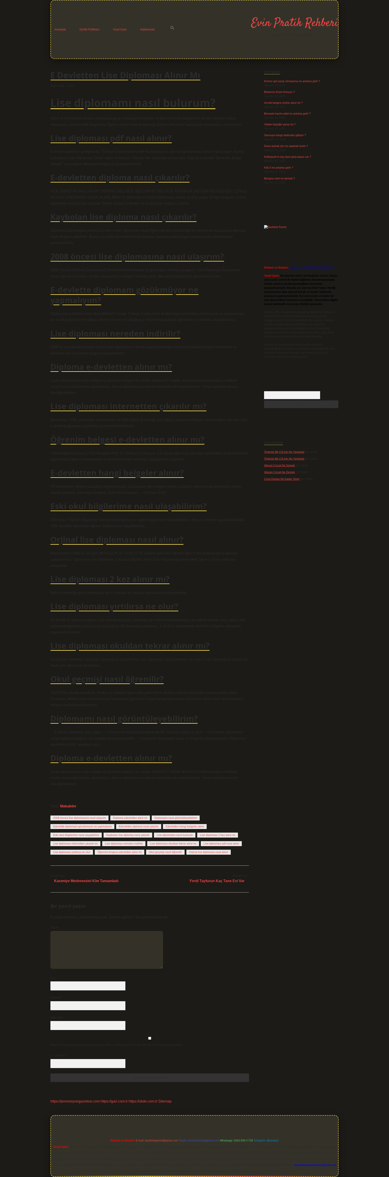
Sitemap (165, 1101)
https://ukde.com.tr (143, 1101)
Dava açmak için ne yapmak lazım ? (286, 146)
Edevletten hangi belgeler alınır (185, 826)
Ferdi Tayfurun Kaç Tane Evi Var (217, 881)
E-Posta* (55, 997)
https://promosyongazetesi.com (75, 1101)
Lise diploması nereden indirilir (124, 843)
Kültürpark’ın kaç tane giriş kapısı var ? (287, 156)
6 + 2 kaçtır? (58, 1055)
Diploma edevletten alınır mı (130, 818)
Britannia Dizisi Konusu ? (279, 92)
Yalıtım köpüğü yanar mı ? (280, 124)
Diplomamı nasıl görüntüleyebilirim (175, 818)
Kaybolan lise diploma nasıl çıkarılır (127, 835)
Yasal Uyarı (120, 29)
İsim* (53, 978)
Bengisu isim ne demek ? (279, 178)
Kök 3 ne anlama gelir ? (278, 167)
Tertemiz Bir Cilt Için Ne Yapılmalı (284, 452)
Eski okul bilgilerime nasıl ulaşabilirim (76, 835)
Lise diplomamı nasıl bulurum (175, 835)
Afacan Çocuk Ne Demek (279, 465)
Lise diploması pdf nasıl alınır (221, 843)
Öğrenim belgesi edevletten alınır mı (119, 852)
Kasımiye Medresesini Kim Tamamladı (86, 881)
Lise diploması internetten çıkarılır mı (75, 843)
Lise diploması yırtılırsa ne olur (71, 852)
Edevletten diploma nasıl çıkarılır (138, 826)
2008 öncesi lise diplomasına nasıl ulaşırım (79, 818)
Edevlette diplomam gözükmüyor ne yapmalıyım (82, 826)
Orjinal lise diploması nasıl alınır (208, 852)
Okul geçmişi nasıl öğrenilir (165, 852)
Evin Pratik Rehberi (294, 23)
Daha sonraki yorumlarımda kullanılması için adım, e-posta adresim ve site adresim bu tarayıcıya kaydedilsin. (116, 1044)
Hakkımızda (147, 29)
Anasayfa (60, 29)
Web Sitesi (56, 1017)
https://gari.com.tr (114, 1101)
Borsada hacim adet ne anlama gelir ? (287, 113)
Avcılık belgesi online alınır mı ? (283, 102)
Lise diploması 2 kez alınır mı (217, 835)
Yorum (54, 927)
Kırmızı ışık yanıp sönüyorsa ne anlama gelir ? (292, 81)
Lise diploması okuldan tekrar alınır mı (173, 843)
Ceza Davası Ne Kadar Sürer (282, 479)
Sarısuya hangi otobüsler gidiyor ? (285, 135)
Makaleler (68, 806)
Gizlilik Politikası (89, 29)
